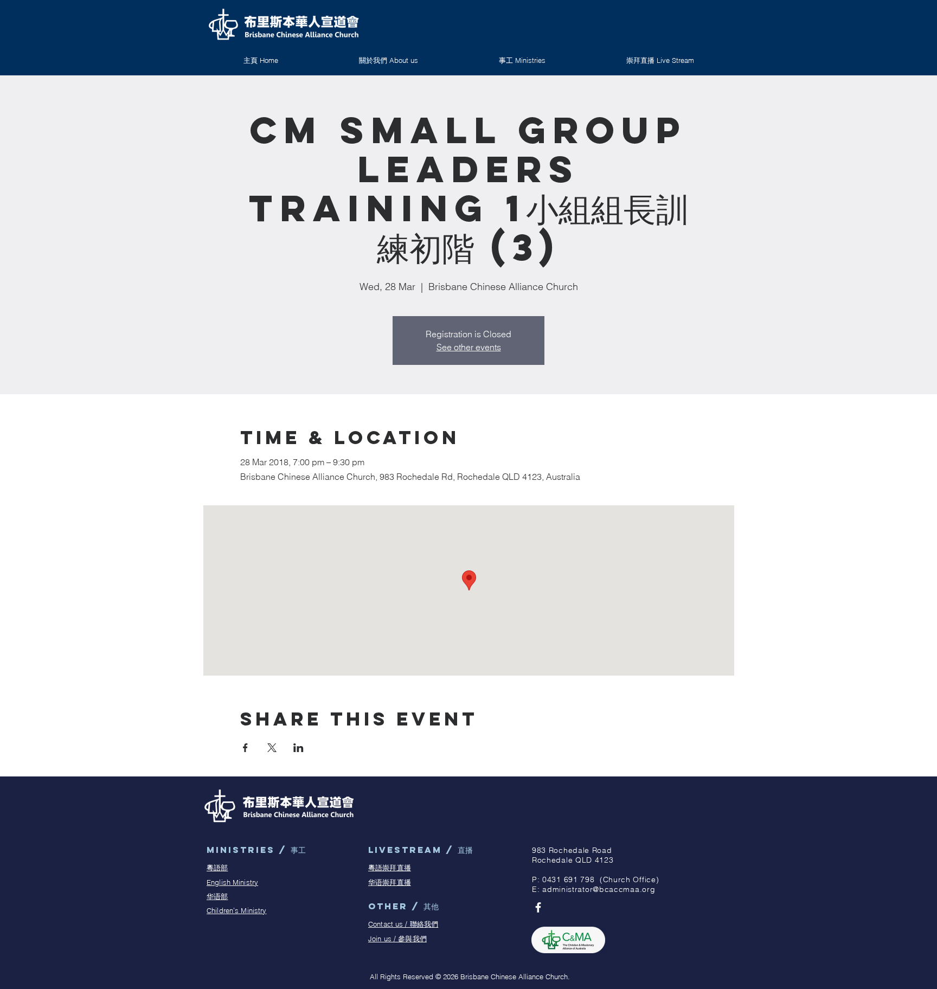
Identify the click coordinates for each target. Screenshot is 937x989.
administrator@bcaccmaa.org (598, 889)
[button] (522, 60)
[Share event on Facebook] (245, 747)
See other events (469, 347)
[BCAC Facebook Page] (538, 907)
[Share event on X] (272, 747)
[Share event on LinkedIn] (298, 747)
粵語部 (217, 867)
